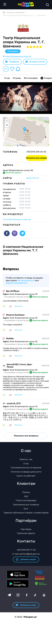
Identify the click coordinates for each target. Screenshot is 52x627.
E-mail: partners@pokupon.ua (26, 554)
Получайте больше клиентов (17, 219)
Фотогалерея (31, 78)
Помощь (26, 492)
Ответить (18, 306)
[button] (24, 129)
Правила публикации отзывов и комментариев (26, 512)
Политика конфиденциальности (26, 472)
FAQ (26, 496)
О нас (7, 78)
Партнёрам (26, 529)
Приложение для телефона (26, 504)
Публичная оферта (26, 533)
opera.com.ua (32, 178)
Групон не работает (26, 476)
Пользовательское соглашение (26, 467)
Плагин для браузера (26, 500)
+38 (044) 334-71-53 (26, 550)
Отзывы (17, 78)
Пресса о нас (25, 459)
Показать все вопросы (26, 435)
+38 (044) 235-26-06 (36, 152)
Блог (26, 508)
